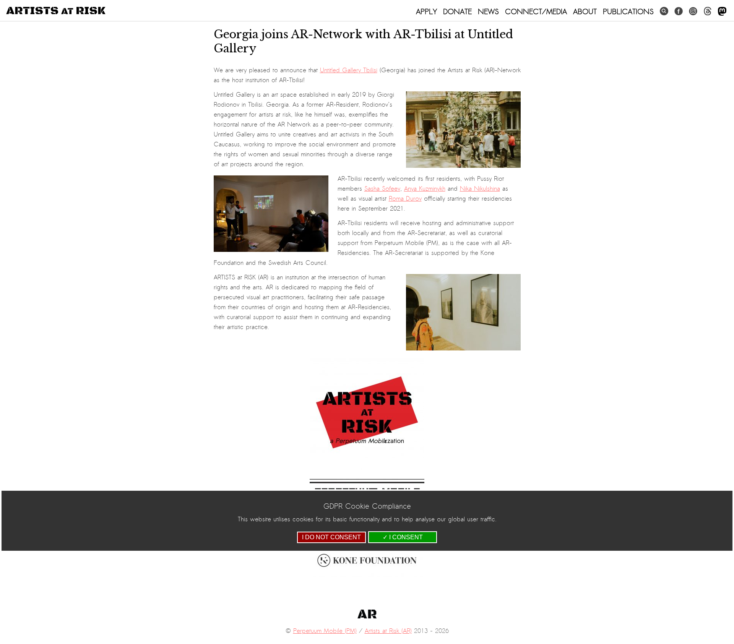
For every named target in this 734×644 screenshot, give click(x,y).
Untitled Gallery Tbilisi (348, 70)
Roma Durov (405, 198)
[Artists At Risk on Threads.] (707, 11)
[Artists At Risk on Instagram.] (693, 11)
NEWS (488, 11)
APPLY (426, 11)
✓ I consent (403, 537)
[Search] (664, 11)
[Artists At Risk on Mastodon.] (722, 12)
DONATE (457, 11)
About (585, 11)
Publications (628, 11)
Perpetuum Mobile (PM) (325, 631)
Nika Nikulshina (480, 188)
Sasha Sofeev (382, 188)
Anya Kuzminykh (424, 188)
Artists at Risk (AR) (388, 631)
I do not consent (331, 537)
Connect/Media (536, 11)
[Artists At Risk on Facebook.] (678, 11)
